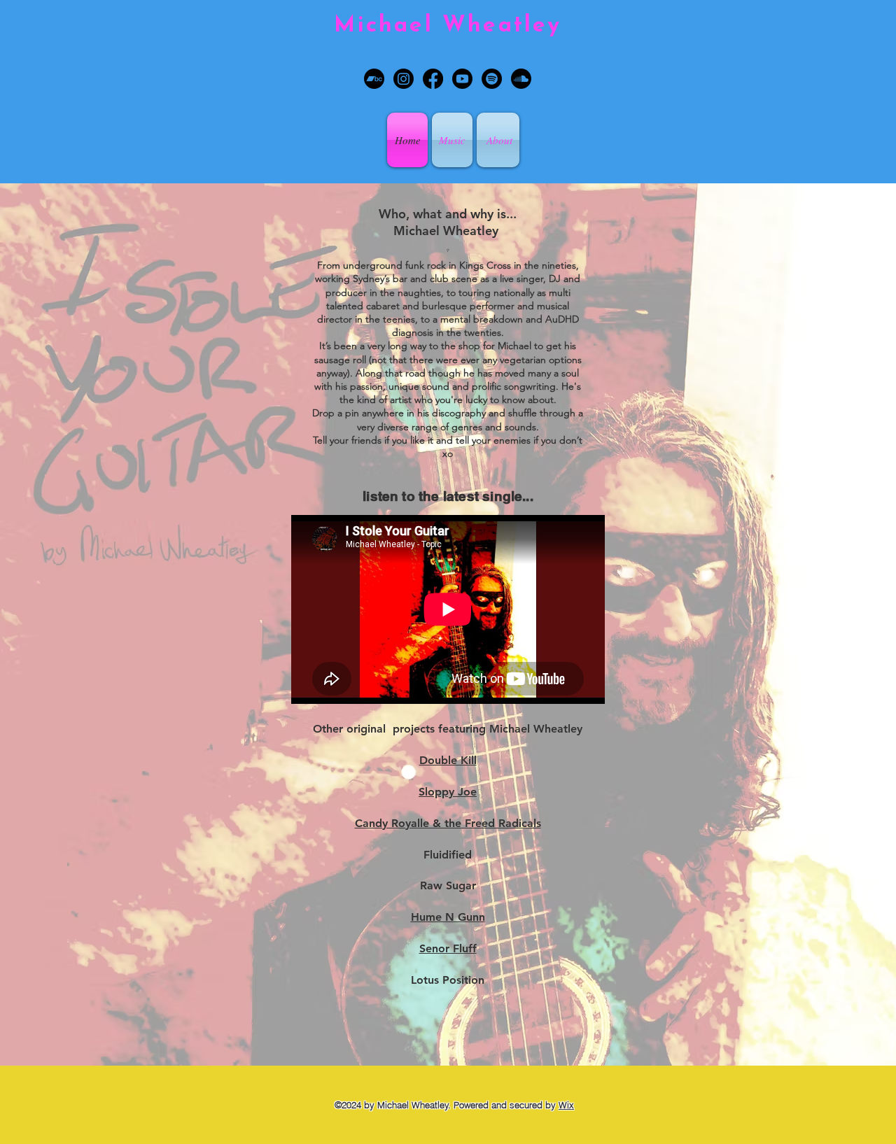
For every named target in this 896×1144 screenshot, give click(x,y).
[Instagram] (403, 79)
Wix (566, 1104)
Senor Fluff (448, 948)
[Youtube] (462, 79)
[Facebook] (433, 79)
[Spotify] (492, 79)
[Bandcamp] (374, 79)
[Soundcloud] (521, 79)
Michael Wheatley (447, 26)
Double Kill (448, 760)
